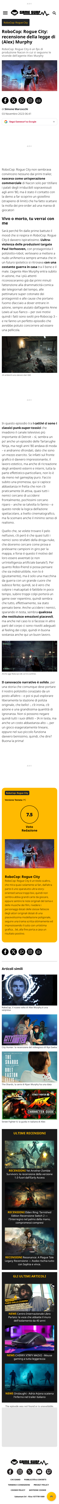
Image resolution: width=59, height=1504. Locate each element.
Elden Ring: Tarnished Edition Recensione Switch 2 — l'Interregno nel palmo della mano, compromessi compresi (29, 1217)
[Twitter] (31, 1471)
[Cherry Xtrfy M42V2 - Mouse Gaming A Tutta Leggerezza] (29, 1338)
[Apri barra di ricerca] (54, 13)
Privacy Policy (41, 1485)
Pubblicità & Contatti (35, 1479)
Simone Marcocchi (16, 109)
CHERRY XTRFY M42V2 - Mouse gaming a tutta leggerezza (29, 1357)
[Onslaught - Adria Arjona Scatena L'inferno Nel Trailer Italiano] (29, 1377)
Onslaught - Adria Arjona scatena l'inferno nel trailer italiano (29, 1395)
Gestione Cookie (37, 1490)
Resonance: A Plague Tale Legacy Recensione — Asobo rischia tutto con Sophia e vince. (29, 1261)
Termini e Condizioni (19, 1485)
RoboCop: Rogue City (16, 22)
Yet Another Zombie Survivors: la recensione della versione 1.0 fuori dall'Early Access (30, 1174)
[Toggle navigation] (5, 13)
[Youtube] (40, 1471)
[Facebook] (11, 1471)
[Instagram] (21, 1471)
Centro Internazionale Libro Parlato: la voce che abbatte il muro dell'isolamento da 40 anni (29, 1317)
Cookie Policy (18, 1490)
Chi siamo (15, 1479)
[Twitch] (49, 1471)
